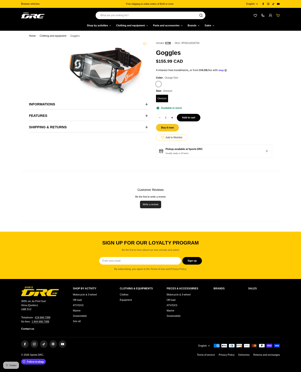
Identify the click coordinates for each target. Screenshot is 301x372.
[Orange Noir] (158, 84)
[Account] (270, 15)
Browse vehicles (30, 4)
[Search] (201, 15)
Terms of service (206, 354)
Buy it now (167, 127)
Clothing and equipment (53, 36)
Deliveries (244, 354)
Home (32, 36)
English (250, 4)
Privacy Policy (227, 354)
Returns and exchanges (266, 354)
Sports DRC (36, 354)
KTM (168, 43)
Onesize (162, 98)
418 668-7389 (42, 317)
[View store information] (266, 151)
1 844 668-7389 (40, 321)
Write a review (150, 204)
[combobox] (150, 15)
